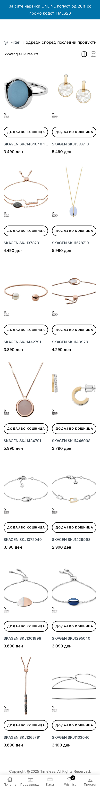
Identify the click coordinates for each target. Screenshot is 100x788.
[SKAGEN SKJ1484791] (26, 389)
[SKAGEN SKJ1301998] (26, 587)
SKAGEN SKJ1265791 (22, 737)
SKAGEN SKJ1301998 (22, 638)
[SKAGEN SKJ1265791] (26, 686)
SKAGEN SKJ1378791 (22, 243)
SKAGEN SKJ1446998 (71, 440)
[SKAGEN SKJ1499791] (74, 290)
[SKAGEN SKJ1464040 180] (26, 93)
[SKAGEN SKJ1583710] (74, 93)
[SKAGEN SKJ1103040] (74, 686)
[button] (59, 42)
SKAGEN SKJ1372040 (23, 539)
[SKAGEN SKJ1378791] (26, 192)
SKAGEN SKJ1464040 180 (26, 144)
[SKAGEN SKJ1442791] (26, 290)
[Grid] (84, 54)
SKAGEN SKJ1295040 (71, 638)
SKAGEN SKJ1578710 (70, 243)
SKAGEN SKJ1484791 (22, 440)
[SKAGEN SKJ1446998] (74, 389)
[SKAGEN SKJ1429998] (74, 488)
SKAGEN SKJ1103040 (71, 737)
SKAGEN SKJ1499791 (71, 342)
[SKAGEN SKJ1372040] (26, 488)
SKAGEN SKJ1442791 (22, 342)
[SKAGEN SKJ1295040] (74, 587)
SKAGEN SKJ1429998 (71, 539)
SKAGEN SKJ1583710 (70, 144)
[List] (93, 54)
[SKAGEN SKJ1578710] (74, 192)
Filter (15, 42)
